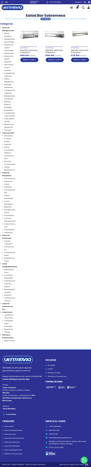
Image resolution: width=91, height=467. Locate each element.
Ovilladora (8, 187)
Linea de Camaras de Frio (7, 306)
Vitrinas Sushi (9, 53)
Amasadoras (9, 215)
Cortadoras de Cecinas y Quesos (9, 284)
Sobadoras (8, 232)
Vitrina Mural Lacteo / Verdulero (8, 67)
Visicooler (7, 130)
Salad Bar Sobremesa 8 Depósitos (79, 51)
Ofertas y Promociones (13, 454)
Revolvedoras (9, 230)
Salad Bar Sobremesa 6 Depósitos (54, 51)
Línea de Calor (8, 133)
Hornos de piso (9, 178)
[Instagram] (85, 2)
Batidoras (7, 207)
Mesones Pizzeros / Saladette (7, 104)
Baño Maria (8, 136)
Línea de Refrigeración (26, 46)
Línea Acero (7, 312)
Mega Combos (9, 341)
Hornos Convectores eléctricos (9, 150)
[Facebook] (89, 2)
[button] (71, 7)
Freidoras (7, 144)
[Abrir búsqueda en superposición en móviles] (83, 7)
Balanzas (7, 295)
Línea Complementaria (13, 430)
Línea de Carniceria (12, 442)
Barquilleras (8, 110)
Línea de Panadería (12, 446)
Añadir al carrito (29, 60)
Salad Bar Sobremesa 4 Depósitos (29, 51)
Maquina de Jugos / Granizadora (9, 47)
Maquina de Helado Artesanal (8, 59)
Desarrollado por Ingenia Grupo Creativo (71, 464)
